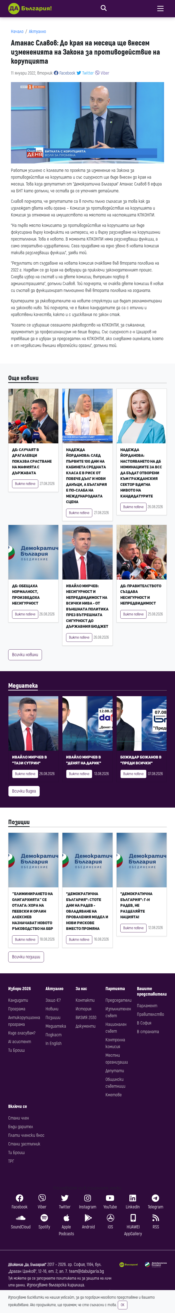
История (83, 1009)
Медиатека (23, 686)
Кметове (114, 1095)
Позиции (19, 822)
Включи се (17, 1106)
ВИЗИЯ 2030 (86, 1017)
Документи (85, 1026)
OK (122, 1305)
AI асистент (19, 1041)
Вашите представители (152, 991)
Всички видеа (24, 791)
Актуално (37, 31)
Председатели (118, 1000)
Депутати (115, 1071)
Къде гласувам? (21, 1033)
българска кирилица (66, 1285)
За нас (81, 989)
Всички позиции (26, 957)
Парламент (147, 1006)
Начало (17, 31)
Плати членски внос (26, 1135)
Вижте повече (25, 484)
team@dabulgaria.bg (86, 1271)
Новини (52, 1009)
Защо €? (53, 1000)
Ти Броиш (16, 1050)
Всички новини (25, 655)
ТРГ (11, 1161)
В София (144, 1023)
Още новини (23, 378)
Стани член (18, 1118)
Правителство (150, 1014)
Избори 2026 (19, 989)
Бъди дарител (20, 1127)
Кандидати (18, 1000)
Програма (16, 1009)
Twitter (87, 73)
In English (54, 1043)
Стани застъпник (24, 1144)
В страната (148, 1031)
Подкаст (54, 1035)
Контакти (85, 1000)
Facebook (66, 73)
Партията (115, 989)
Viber (104, 73)
